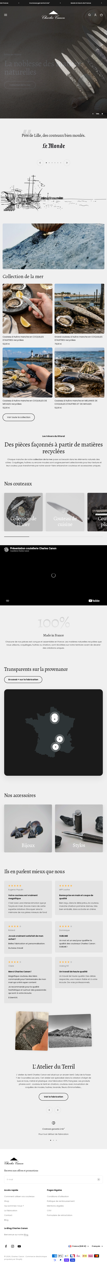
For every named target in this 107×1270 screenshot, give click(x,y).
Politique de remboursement (61, 1201)
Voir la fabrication (53, 1096)
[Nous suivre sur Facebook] (6, 1246)
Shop (6, 1201)
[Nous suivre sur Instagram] (12, 1246)
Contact (8, 1215)
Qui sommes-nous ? (14, 1205)
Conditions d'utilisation (58, 1196)
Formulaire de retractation (59, 1215)
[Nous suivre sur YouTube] (19, 1246)
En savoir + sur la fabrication (23, 679)
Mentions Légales (55, 1205)
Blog (6, 1220)
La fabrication (10, 1210)
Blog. (26, 1234)
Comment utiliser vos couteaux (19, 1196)
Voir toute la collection (18, 417)
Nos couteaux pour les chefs (24, 85)
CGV (49, 1210)
